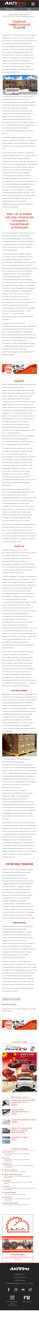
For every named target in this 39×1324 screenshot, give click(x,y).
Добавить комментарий (11, 999)
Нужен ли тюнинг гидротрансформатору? (20, 1111)
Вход (29, 9)
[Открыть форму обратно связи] (30, 1290)
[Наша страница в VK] (23, 1291)
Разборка (14, 1104)
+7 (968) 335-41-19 (19, 1277)
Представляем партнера (18, 1132)
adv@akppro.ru (19, 1274)
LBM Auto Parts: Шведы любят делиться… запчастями (22, 1129)
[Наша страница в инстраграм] (16, 1291)
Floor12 (29, 1301)
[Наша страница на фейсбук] (8, 1291)
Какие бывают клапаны (19, 1137)
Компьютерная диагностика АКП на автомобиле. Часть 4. (23, 1101)
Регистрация (9, 9)
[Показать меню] (33, 4)
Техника (14, 1114)
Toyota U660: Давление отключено (23, 1120)
